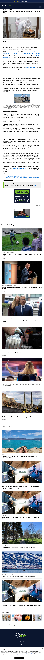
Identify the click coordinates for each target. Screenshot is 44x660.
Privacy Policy (30, 653)
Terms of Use (25, 653)
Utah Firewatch (20, 1)
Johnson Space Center (30, 67)
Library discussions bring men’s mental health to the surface (18, 547)
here (35, 185)
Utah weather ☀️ (26, 1)
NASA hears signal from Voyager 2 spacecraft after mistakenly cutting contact (22, 177)
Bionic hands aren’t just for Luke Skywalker (13, 352)
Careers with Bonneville (22, 645)
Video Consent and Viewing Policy (18, 654)
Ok (42, 648)
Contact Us (22, 644)
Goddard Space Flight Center (19, 168)
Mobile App (22, 641)
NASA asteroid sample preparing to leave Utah (15, 176)
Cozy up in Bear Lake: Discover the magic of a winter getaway (18, 576)
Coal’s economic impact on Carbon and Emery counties (17, 417)
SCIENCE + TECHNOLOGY (7, 9)
